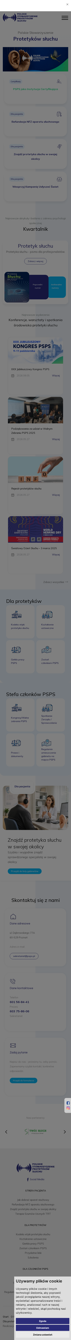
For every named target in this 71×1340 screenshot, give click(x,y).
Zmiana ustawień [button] (42, 1334)
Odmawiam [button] (42, 1327)
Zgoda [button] (42, 1321)
